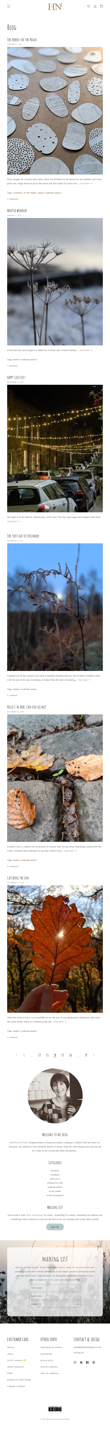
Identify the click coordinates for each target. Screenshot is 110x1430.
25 (62, 1055)
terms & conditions (49, 1367)
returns (10, 1354)
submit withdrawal (15, 1367)
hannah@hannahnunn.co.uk (87, 1347)
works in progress (55, 1195)
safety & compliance (50, 1373)
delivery (10, 1347)
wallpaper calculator (16, 1386)
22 (39, 1055)
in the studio (30, 193)
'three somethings (34, 1215)
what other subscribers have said (59, 1280)
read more (85, 183)
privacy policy (47, 1360)
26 (70, 1055)
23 (47, 1055)
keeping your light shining (19, 1380)
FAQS (9, 1373)
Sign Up (55, 1227)
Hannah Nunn (21, 1142)
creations (17, 193)
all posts (55, 1170)
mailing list (79, 1353)
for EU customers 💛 (16, 1360)
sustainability (46, 1354)
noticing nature (53, 193)
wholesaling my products (52, 1347)
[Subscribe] (77, 1304)
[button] (8, 6)
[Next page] (94, 1055)
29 (86, 1055)
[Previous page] (16, 1055)
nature (41, 193)
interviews (55, 1179)
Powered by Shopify (63, 1419)
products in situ (55, 1183)
